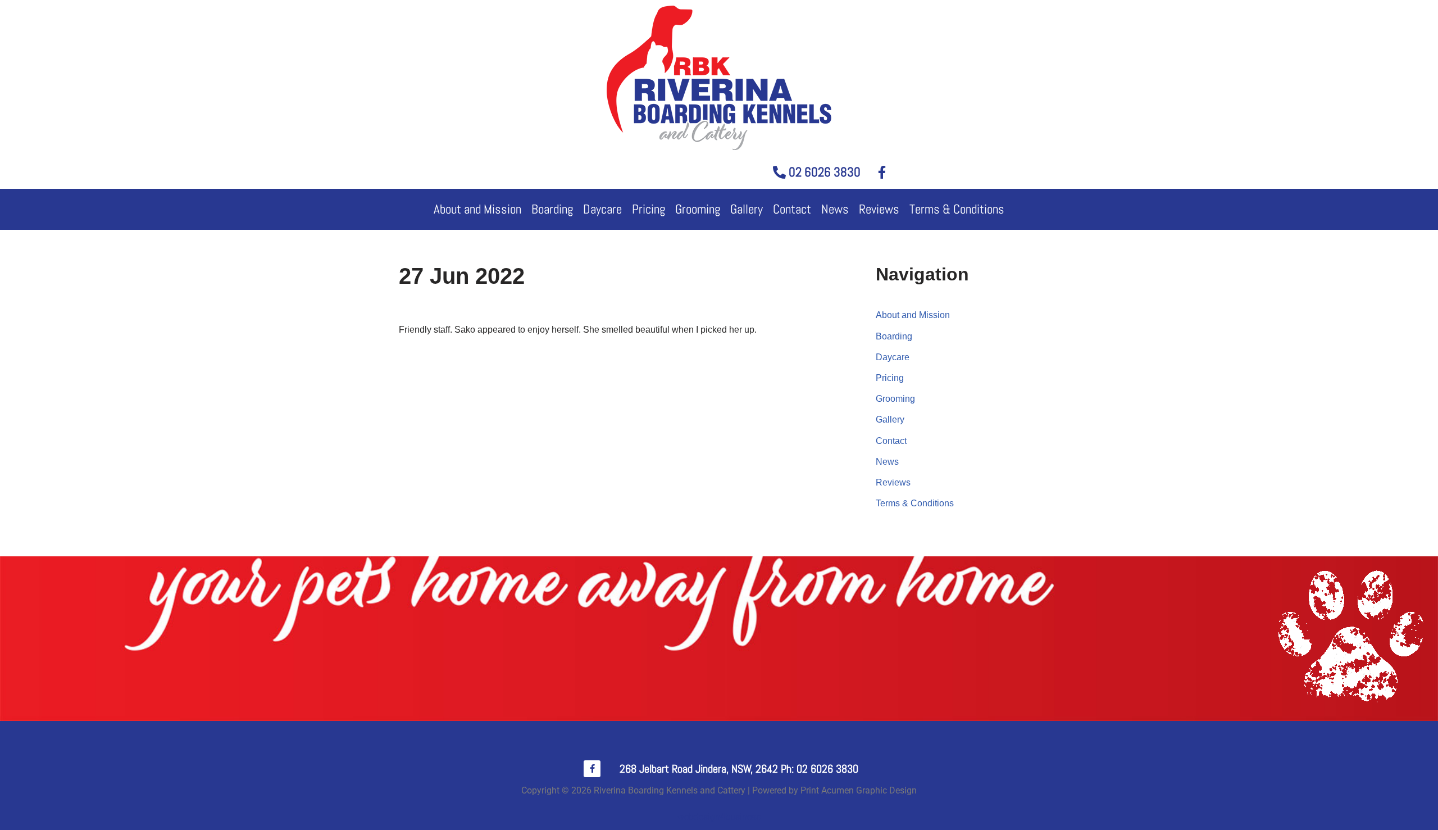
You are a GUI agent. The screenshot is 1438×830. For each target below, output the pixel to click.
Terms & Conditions (956, 209)
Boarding (552, 209)
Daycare (602, 209)
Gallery (746, 209)
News (835, 209)
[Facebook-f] (592, 768)
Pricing (648, 209)
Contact (792, 209)
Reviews (879, 209)
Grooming (697, 209)
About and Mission (477, 209)
